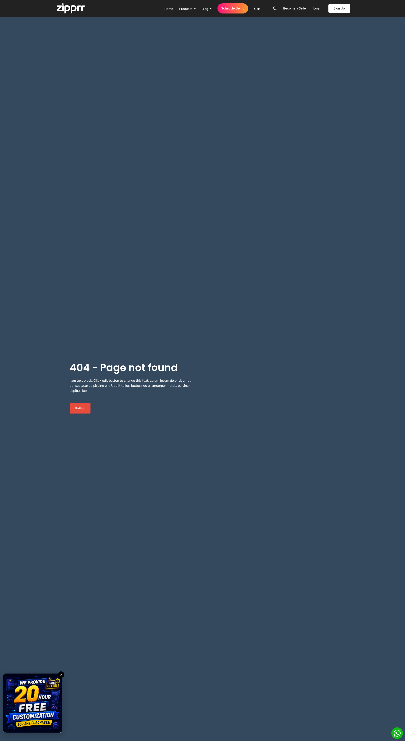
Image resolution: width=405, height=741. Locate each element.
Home (168, 9)
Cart (257, 9)
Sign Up (339, 8)
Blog (205, 9)
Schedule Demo (232, 8)
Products (186, 9)
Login (317, 8)
